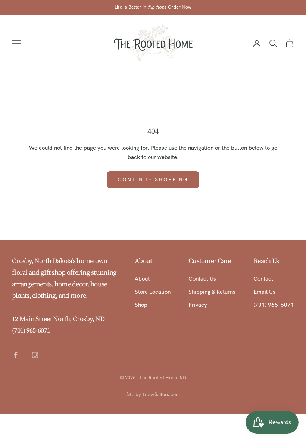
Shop (141, 305)
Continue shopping (153, 179)
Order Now (179, 7)
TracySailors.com (161, 394)
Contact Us (202, 279)
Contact (263, 279)
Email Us (264, 292)
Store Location (153, 292)
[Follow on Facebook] (15, 355)
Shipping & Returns (211, 292)
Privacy (197, 305)
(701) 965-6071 (31, 330)
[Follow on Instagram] (35, 355)
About (142, 279)
